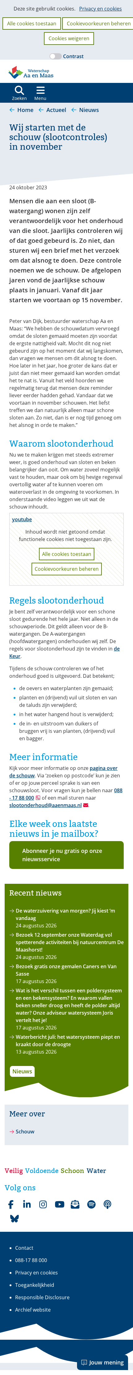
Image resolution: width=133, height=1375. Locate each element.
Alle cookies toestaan (31, 23)
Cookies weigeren (69, 38)
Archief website (33, 1309)
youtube (22, 519)
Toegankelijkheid (34, 1285)
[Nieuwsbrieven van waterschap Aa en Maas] (75, 1204)
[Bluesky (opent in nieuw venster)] (14, 1219)
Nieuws (22, 1071)
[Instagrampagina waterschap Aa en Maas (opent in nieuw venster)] (43, 1204)
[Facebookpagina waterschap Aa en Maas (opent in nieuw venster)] (11, 1204)
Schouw (25, 1131)
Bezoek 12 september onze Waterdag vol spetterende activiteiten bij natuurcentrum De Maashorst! (70, 942)
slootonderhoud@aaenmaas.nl (45, 805)
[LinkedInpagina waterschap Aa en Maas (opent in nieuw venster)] (27, 1204)
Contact (24, 1247)
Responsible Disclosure (42, 1297)
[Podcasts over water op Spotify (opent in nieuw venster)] (107, 1204)
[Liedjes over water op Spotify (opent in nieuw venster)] (91, 1204)
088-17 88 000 (31, 1260)
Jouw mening (106, 1362)
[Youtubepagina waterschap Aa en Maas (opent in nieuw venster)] (59, 1204)
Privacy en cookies (100, 8)
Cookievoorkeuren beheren (67, 568)
